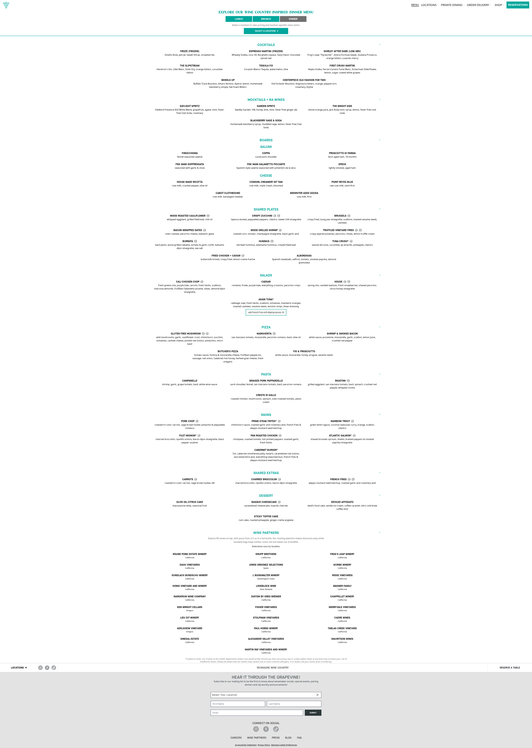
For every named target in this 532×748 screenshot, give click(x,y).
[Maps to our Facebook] (47, 667)
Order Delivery (478, 5)
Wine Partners (256, 737)
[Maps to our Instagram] (40, 667)
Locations (429, 5)
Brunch (266, 19)
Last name (272, 699)
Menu (415, 5)
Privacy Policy (264, 745)
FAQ (299, 737)
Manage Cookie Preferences (284, 745)
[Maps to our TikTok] (54, 667)
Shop (498, 5)
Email (213, 708)
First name (216, 699)
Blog (288, 737)
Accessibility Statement (246, 745)
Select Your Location (220, 690)
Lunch (239, 19)
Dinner (293, 19)
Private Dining (451, 5)
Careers (236, 737)
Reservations (518, 5)
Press (276, 737)
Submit (313, 713)
